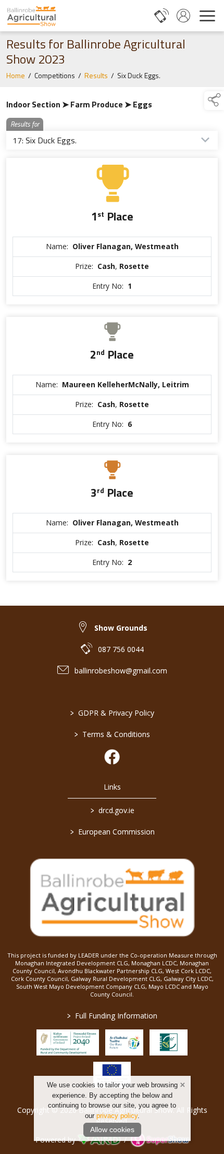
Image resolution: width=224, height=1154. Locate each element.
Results (96, 75)
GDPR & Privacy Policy (112, 713)
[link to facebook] (112, 757)
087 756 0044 (121, 649)
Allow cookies (112, 1129)
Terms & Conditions (112, 734)
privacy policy (117, 1116)
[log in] (183, 15)
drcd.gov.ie (112, 810)
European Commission (112, 832)
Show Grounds (120, 628)
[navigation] (207, 15)
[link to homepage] (31, 15)
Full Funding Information (112, 1016)
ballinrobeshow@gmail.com (120, 671)
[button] (214, 100)
